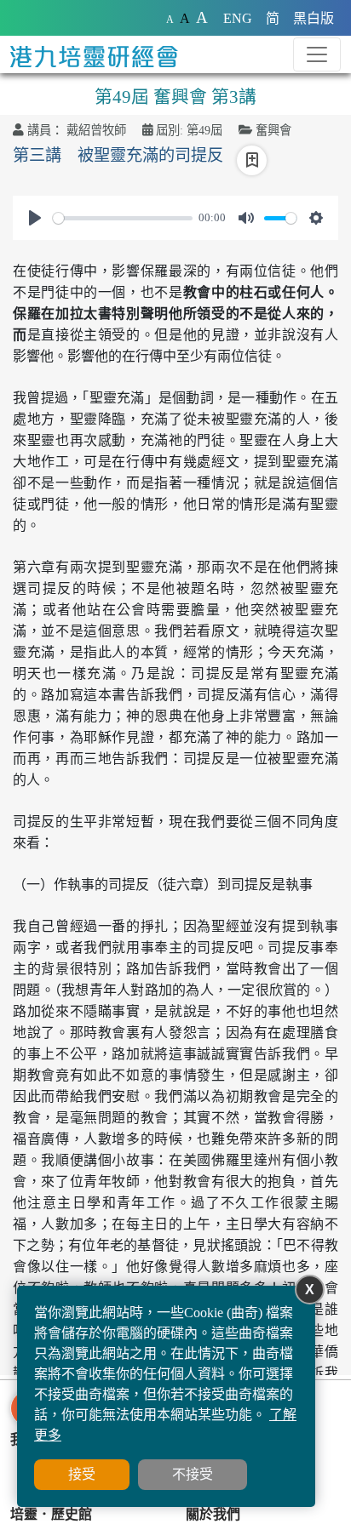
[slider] (123, 218)
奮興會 (273, 130)
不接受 (192, 1474)
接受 (81, 1474)
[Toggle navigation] (317, 54)
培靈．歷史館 (51, 1514)
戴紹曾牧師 (96, 130)
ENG (237, 18)
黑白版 (313, 18)
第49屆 (204, 130)
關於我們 (213, 1514)
